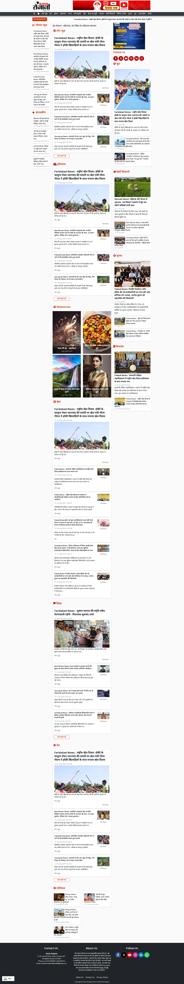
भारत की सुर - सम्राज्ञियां (66, 348)
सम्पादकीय (142, 14)
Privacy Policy (102, 977)
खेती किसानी (110, 14)
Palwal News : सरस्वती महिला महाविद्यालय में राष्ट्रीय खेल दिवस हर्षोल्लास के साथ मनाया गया (74, 470)
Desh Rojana (105, 982)
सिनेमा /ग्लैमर (121, 14)
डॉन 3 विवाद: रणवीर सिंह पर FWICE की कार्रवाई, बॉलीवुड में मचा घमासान (66, 931)
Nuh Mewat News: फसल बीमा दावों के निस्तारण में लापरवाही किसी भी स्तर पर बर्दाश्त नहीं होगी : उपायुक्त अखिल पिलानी (131, 227)
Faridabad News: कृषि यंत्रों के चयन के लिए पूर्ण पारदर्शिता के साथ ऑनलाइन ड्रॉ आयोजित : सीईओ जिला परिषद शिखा (132, 242)
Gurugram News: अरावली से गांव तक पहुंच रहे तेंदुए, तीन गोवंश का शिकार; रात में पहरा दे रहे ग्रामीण (41, 100)
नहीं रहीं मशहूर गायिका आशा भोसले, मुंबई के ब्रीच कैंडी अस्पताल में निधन (97, 898)
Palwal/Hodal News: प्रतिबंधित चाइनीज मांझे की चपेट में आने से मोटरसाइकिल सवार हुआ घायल (41, 82)
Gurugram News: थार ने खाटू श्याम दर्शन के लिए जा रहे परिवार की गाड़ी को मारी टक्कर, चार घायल (73, 692)
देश (51, 14)
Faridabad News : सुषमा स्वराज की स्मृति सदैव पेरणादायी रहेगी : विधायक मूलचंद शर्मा (79, 612)
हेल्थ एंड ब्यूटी (92, 14)
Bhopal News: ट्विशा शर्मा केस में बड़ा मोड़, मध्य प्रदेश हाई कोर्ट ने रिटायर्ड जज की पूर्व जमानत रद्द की (66, 915)
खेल (84, 14)
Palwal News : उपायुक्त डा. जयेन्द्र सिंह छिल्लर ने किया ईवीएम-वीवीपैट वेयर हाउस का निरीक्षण (138, 333)
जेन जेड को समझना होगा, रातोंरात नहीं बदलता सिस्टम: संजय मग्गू (40, 135)
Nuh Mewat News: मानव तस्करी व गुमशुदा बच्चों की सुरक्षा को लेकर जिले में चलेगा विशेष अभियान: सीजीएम (73, 667)
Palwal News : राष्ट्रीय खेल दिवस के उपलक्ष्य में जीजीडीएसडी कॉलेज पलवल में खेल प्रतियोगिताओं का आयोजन (72, 497)
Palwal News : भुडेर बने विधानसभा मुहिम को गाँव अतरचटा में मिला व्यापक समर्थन (138, 321)
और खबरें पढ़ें (61, 156)
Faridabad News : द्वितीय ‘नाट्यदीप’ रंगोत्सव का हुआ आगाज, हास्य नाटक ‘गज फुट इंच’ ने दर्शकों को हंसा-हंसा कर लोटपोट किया (131, 158)
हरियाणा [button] (63, 14)
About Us (79, 977)
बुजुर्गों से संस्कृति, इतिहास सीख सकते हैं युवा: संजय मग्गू (40, 161)
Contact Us (90, 977)
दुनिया (56, 14)
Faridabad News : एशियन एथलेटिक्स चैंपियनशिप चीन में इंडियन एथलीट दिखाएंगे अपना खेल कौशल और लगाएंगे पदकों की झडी (74, 715)
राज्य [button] (70, 14)
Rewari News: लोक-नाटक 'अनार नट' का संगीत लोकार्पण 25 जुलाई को (65, 898)
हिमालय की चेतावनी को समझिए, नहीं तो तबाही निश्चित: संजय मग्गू (41, 121)
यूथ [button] (135, 14)
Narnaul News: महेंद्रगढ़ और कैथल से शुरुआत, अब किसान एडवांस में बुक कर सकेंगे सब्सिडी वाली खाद (130, 202)
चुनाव (130, 14)
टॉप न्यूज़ (44, 14)
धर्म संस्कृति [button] (77, 14)
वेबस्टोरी (150, 14)
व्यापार (101, 14)
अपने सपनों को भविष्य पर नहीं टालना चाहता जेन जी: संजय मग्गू (41, 149)
